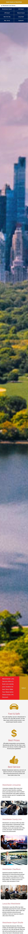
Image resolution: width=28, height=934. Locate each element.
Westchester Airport (7, 9)
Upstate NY (21, 20)
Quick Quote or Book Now (14, 2)
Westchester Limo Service (9, 5)
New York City (7, 16)
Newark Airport (21, 13)
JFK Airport (7, 13)
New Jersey (7, 20)
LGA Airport (21, 9)
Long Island (21, 16)
